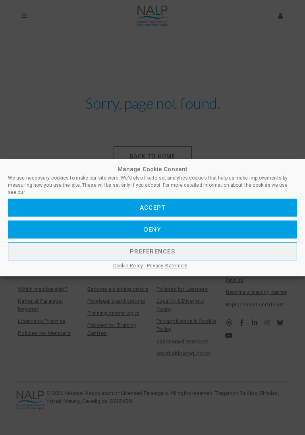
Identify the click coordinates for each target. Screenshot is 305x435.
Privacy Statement (167, 266)
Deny (152, 229)
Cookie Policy (128, 266)
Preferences (152, 251)
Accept (153, 207)
